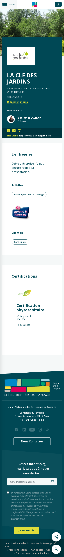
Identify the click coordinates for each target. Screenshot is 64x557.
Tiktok (47, 428)
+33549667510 (14, 96)
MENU (12, 4)
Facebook (16, 428)
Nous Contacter (32, 441)
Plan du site (36, 549)
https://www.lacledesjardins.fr (34, 135)
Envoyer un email (19, 101)
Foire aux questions (26, 553)
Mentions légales (18, 549)
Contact (50, 549)
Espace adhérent (59, 4)
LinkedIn (24, 428)
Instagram (40, 428)
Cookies (44, 553)
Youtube (32, 428)
